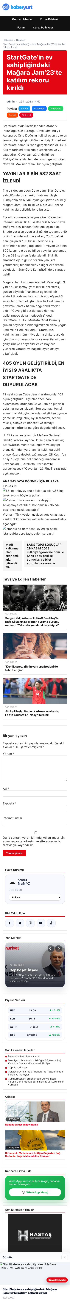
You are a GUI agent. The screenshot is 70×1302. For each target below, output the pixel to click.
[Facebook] (9, 923)
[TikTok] (51, 923)
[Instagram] (30, 923)
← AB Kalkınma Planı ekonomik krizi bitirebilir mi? (12, 556)
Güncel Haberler (22, 19)
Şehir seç (15, 890)
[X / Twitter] (20, 923)
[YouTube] (41, 923)
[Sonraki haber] (58, 948)
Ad (6, 788)
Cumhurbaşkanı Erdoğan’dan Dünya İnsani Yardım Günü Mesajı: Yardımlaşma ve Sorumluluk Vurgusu (36, 1081)
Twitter (24, 108)
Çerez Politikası (43, 27)
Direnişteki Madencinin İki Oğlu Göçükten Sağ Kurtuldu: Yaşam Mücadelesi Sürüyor (34, 1062)
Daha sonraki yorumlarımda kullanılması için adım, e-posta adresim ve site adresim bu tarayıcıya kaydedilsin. (34, 841)
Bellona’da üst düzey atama (23, 1056)
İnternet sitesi (12, 818)
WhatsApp (55, 108)
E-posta (9, 803)
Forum (21, 27)
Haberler (8, 40)
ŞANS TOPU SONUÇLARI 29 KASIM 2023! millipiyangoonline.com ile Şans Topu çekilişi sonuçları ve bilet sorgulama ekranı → (45, 554)
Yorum (8, 754)
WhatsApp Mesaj (35, 1192)
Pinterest (26, 115)
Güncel (20, 40)
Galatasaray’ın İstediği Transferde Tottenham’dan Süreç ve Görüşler (36, 1073)
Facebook (39, 108)
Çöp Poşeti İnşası (18, 1067)
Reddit (12, 115)
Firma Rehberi (49, 19)
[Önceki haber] (51, 948)
